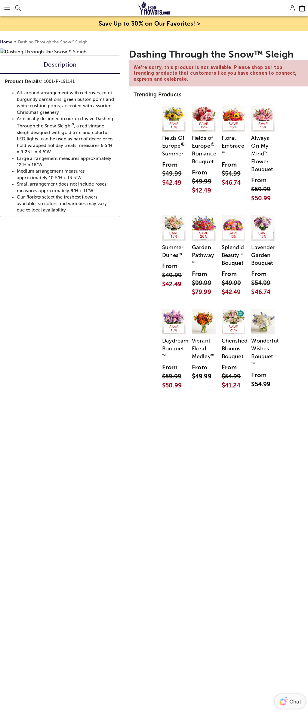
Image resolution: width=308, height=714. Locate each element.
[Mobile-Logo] (154, 8)
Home (6, 42)
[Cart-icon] (302, 8)
